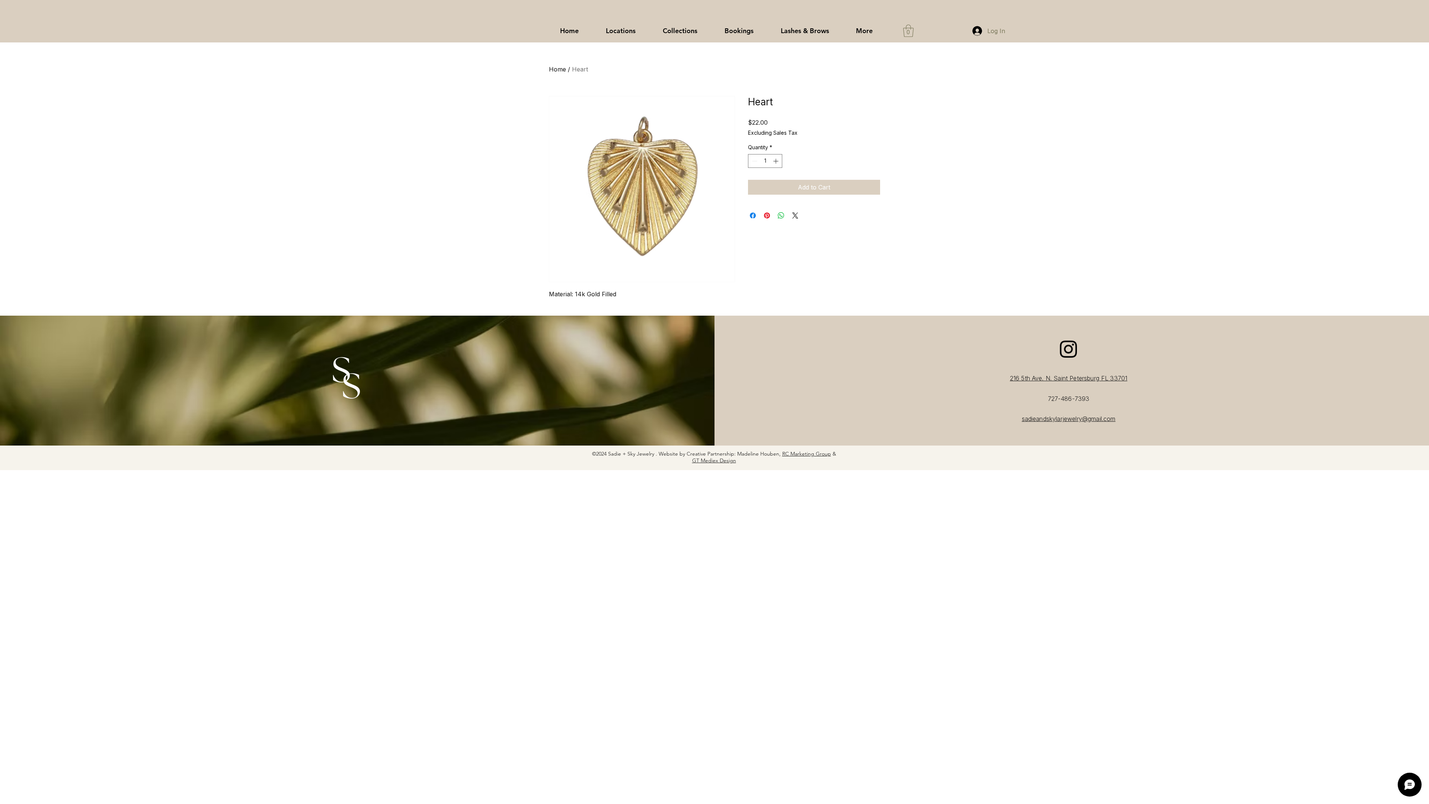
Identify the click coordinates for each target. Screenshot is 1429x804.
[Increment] (776, 161)
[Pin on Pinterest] (767, 215)
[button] (680, 31)
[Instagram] (1068, 349)
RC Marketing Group (806, 453)
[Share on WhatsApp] (781, 215)
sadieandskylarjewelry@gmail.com (1069, 418)
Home (557, 69)
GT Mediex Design (714, 460)
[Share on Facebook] (752, 215)
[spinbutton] (765, 161)
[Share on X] (795, 215)
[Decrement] (753, 161)
